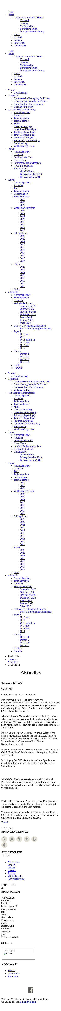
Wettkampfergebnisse (24, 146)
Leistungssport (21, 193)
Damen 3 (24, 359)
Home (11, 12)
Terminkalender (21, 120)
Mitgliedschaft (27, 26)
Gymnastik (13, 95)
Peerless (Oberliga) (23, 137)
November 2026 (28, 311)
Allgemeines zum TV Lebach (28, 17)
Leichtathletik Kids (23, 157)
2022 (22, 213)
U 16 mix (24, 334)
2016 (22, 230)
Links (16, 289)
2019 (22, 222)
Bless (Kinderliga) (23, 126)
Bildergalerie (20, 168)
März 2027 (25, 323)
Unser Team (20, 160)
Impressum (19, 42)
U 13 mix (24, 345)
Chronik (18, 367)
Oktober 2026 (27, 309)
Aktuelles (18, 115)
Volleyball (13, 292)
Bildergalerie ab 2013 (30, 177)
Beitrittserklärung (28, 28)
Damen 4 (24, 362)
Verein (11, 14)
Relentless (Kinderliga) (25, 129)
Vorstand (24, 20)
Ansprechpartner (22, 112)
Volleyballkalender (23, 303)
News (17, 34)
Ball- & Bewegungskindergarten (30, 325)
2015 (22, 258)
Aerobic (11, 90)
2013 (22, 286)
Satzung (24, 23)
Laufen (11, 149)
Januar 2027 (26, 317)
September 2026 (28, 306)
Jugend (17, 331)
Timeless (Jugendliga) (24, 134)
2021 (22, 216)
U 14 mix (24, 342)
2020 (22, 219)
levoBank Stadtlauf (23, 165)
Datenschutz (20, 45)
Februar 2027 (26, 320)
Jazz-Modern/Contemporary (21, 109)
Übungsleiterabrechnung (32, 31)
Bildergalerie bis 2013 (31, 174)
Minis (16, 123)
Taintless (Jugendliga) (24, 132)
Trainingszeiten (21, 118)
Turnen (11, 179)
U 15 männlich (27, 339)
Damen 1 (24, 353)
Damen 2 (24, 356)
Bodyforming (20, 92)
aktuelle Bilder (27, 171)
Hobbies (18, 365)
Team (16, 188)
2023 (22, 205)
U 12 (22, 348)
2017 (22, 227)
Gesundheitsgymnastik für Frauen (30, 101)
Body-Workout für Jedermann (28, 104)
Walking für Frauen (23, 106)
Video (17, 264)
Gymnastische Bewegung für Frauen (32, 98)
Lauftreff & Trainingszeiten (27, 163)
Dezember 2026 (28, 314)
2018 (22, 224)
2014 (22, 261)
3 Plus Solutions (28, 1001)
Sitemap (18, 40)
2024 (22, 202)
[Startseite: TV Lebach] (22, 4)
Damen (17, 351)
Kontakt (18, 37)
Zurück (4, 822)
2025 (22, 199)
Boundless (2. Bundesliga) (27, 140)
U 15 (22, 337)
